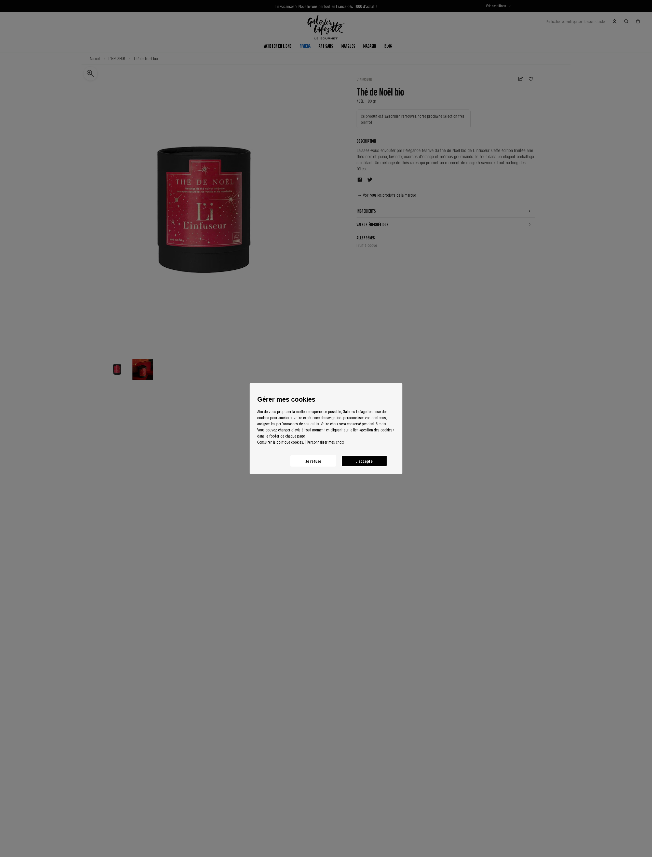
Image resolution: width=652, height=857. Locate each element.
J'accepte (364, 460)
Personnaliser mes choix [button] (325, 441)
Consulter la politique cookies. (280, 441)
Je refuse (313, 460)
